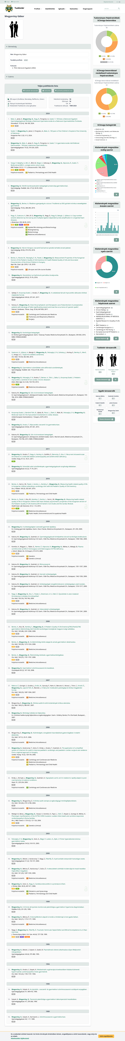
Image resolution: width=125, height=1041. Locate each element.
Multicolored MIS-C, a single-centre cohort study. (28, 165)
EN (117, 2)
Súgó (7, 1)
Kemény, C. (45, 484)
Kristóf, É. (81, 686)
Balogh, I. (60, 216)
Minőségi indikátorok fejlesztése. (34, 713)
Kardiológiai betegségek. (31, 333)
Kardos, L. (37, 484)
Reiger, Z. (40, 163)
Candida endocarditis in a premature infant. (50, 884)
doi (12, 126)
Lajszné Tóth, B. (28, 688)
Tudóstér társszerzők (31, 91)
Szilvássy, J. (62, 352)
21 (103, 129)
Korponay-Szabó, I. (25, 293)
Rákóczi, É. (15, 686)
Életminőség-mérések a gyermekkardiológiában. (47, 655)
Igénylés (61, 9)
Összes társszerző (103, 379)
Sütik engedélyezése (106, 1036)
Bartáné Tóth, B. (30, 413)
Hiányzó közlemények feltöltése (20, 104)
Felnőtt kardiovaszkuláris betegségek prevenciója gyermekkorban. (45, 186)
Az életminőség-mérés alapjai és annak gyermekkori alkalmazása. (53, 642)
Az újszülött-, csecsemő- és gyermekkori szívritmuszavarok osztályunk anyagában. (58, 989)
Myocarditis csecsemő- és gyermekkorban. (45, 425)
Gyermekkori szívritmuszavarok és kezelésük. (38, 668)
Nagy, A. (33, 454)
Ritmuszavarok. (45, 564)
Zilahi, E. (53, 413)
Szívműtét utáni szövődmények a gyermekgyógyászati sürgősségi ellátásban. (49, 466)
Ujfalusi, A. (68, 216)
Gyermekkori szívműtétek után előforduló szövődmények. (43, 368)
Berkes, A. (25, 203)
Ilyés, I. (56, 839)
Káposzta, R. (67, 163)
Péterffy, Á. (49, 859)
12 (107, 310)
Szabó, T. (53, 119)
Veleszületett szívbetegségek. (50, 609)
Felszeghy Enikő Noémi (113, 370)
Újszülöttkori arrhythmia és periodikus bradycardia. (41, 275)
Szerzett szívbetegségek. (48, 574)
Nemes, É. (38, 547)
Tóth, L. (51, 378)
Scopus (22, 170)
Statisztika (74, 9)
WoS (21, 224)
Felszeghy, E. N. (31, 258)
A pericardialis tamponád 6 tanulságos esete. (69, 859)
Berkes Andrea (100, 370)
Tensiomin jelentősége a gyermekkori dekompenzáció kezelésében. (53, 999)
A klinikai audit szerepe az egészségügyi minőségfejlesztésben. (55, 801)
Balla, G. (13, 119)
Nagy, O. (13, 216)
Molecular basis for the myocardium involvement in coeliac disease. (35, 415)
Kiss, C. (63, 454)
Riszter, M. (21, 258)
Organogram (87, 9)
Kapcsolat (16, 1)
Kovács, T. (26, 425)
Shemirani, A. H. (46, 594)
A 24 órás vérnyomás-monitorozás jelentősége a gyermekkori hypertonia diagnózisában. (53, 907)
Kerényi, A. (40, 454)
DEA (16, 126)
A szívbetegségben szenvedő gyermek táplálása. (39, 527)
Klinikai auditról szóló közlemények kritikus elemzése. (51, 703)
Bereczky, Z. (56, 454)
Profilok (37, 9)
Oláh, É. (55, 594)
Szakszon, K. (21, 216)
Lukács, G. (49, 839)
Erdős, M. (38, 686)
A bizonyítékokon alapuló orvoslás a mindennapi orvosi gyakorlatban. (54, 917)
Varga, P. (14, 163)
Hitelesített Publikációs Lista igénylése (22, 106)
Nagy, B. (37, 119)
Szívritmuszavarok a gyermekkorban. (53, 1017)
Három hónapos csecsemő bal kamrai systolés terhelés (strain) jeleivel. (46, 248)
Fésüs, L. (47, 413)
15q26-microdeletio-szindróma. (33, 355)
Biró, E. (28, 163)
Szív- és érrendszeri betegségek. (42, 393)
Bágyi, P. (43, 839)
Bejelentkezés (108, 2)
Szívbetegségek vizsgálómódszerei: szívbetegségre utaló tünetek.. (62, 584)
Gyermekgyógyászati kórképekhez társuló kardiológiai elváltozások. (63, 537)
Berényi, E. (77, 352)
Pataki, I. (40, 258)
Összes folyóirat (102, 338)
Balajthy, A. (21, 163)
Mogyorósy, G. (28, 119)
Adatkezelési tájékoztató (20, 1038)
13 (111, 308)
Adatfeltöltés (50, 9)
